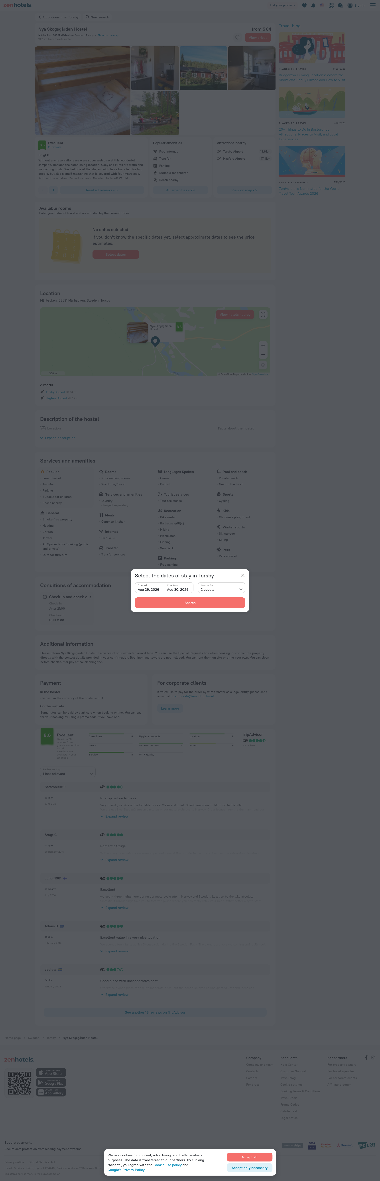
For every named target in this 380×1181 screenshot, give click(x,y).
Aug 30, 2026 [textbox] (178, 589)
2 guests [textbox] (208, 589)
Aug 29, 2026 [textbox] (148, 589)
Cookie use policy (168, 1165)
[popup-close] (242, 575)
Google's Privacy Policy (126, 1169)
